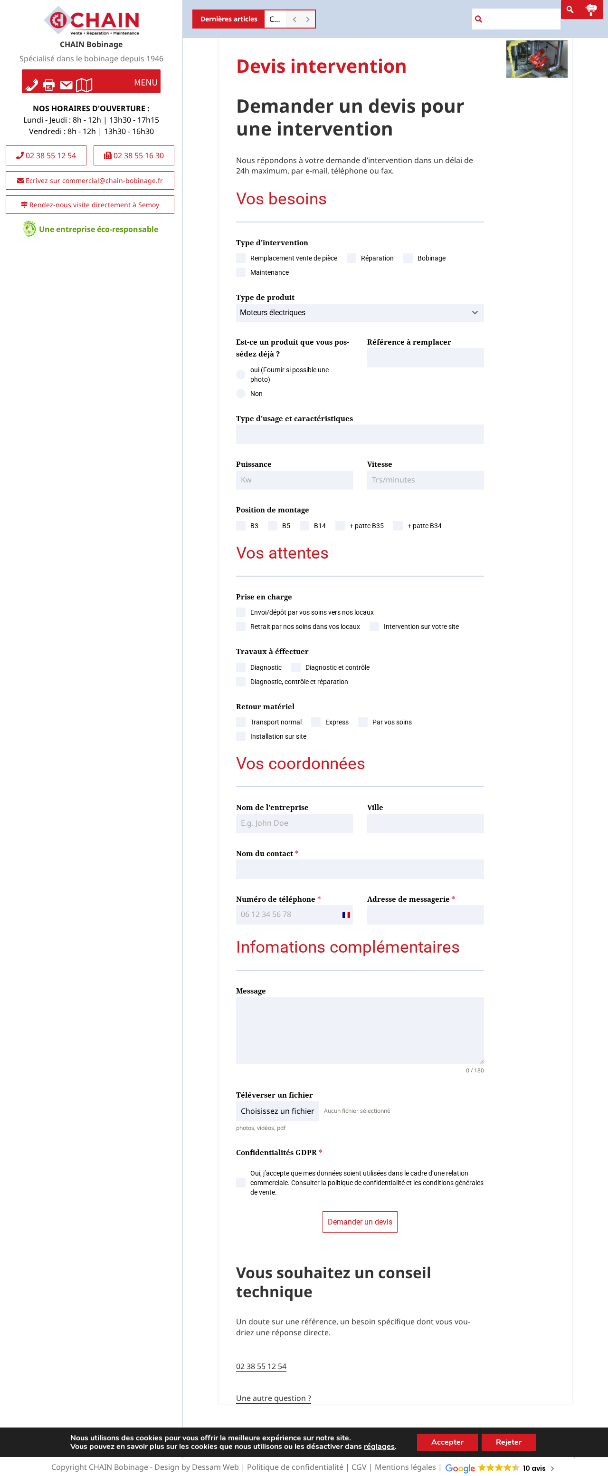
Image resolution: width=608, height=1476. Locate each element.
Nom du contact (267, 853)
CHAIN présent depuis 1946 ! (275, 19)
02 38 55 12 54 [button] (261, 1366)
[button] (146, 81)
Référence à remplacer (409, 342)
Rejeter (509, 1442)
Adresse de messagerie (411, 899)
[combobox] (360, 313)
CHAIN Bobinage (91, 44)
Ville (375, 807)
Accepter (447, 1442)
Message (251, 990)
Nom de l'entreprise (272, 807)
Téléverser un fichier (274, 1095)
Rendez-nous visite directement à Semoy (93, 204)
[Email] (66, 81)
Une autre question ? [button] (273, 1398)
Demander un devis (360, 1221)
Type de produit (265, 297)
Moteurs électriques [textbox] (272, 312)
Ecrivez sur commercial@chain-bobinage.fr (93, 180)
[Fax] (49, 81)
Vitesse (379, 464)
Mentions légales (405, 1467)
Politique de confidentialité (295, 1467)
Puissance (254, 464)
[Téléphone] (32, 81)
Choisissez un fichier (277, 1111)
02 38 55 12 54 (50, 155)
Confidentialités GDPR (279, 1152)
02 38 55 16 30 (138, 155)
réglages (379, 1446)
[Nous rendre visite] (84, 81)
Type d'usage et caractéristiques (294, 418)
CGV (359, 1467)
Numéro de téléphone (278, 899)
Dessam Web (215, 1467)
